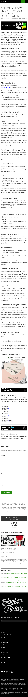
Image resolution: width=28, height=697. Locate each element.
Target (4, 654)
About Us (21, 678)
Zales (4, 662)
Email (2, 479)
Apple (4, 632)
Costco (4, 637)
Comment (3, 455)
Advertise (3, 679)
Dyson (4, 639)
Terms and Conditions (8, 680)
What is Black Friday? (14, 679)
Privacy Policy (16, 680)
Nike (4, 647)
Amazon (4, 629)
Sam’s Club (5, 652)
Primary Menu (26, 1)
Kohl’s (4, 644)
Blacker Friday (5, 2)
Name (2, 473)
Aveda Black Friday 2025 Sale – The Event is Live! (15, 577)
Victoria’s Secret (6, 657)
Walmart (5, 659)
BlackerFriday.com (14, 18)
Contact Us (7, 679)
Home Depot (6, 642)
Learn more (16, 511)
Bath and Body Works (8, 634)
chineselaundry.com (5, 87)
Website (3, 485)
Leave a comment (23, 18)
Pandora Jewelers (7, 649)
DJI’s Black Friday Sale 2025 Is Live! (19, 580)
